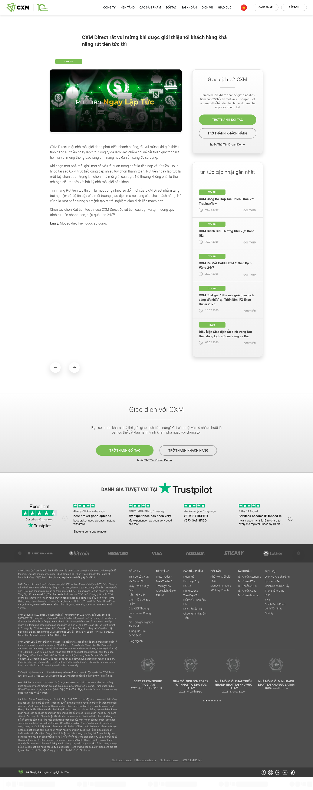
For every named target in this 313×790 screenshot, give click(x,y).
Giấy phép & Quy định (139, 588)
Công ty (109, 7)
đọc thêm (250, 210)
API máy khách (219, 590)
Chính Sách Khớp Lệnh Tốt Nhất (275, 606)
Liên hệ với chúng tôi (140, 615)
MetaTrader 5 (164, 581)
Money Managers (220, 585)
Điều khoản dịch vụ (146, 760)
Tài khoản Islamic (248, 595)
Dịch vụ (207, 7)
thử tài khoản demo (231, 144)
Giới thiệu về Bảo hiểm (139, 602)
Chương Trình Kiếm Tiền (195, 616)
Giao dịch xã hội (166, 590)
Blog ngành (136, 641)
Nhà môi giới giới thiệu (220, 579)
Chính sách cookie (169, 760)
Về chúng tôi (137, 581)
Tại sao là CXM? (139, 576)
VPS (267, 599)
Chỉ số (187, 586)
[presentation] (20, 553)
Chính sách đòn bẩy (277, 586)
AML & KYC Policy (192, 760)
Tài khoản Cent (247, 590)
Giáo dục (224, 7)
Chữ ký (269, 613)
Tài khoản (189, 7)
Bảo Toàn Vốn (137, 595)
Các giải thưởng (139, 608)
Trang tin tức (137, 631)
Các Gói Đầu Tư (192, 609)
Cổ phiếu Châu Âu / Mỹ (194, 602)
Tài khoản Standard (249, 576)
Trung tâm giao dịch (274, 593)
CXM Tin (69, 61)
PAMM (160, 595)
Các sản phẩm (150, 7)
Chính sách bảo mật (122, 760)
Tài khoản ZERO (247, 586)
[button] (203, 700)
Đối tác (171, 7)
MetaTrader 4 (164, 576)
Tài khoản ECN (246, 581)
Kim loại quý (191, 581)
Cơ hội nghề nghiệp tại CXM (141, 624)
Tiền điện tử (191, 595)
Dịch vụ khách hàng (277, 576)
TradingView (163, 586)
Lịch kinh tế (272, 581)
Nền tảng (128, 7)
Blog (212, 325)
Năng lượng (190, 590)
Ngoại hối (189, 576)
